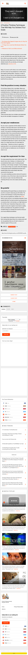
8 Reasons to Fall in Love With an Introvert (12, 48)
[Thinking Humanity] (7, 4)
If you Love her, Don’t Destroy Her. (14, 524)
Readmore (18, 510)
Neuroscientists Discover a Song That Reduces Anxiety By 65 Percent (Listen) (13, 541)
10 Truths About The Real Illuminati (14, 505)
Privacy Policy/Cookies (18, 606)
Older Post (14, 298)
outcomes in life (12, 63)
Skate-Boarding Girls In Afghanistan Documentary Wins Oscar (12, 274)
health (22, 196)
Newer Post (14, 294)
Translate (17, 320)
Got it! (14, 653)
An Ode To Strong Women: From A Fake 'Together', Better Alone (13, 286)
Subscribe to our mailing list (7, 328)
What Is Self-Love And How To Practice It (13, 262)
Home (14, 301)
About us (3, 609)
